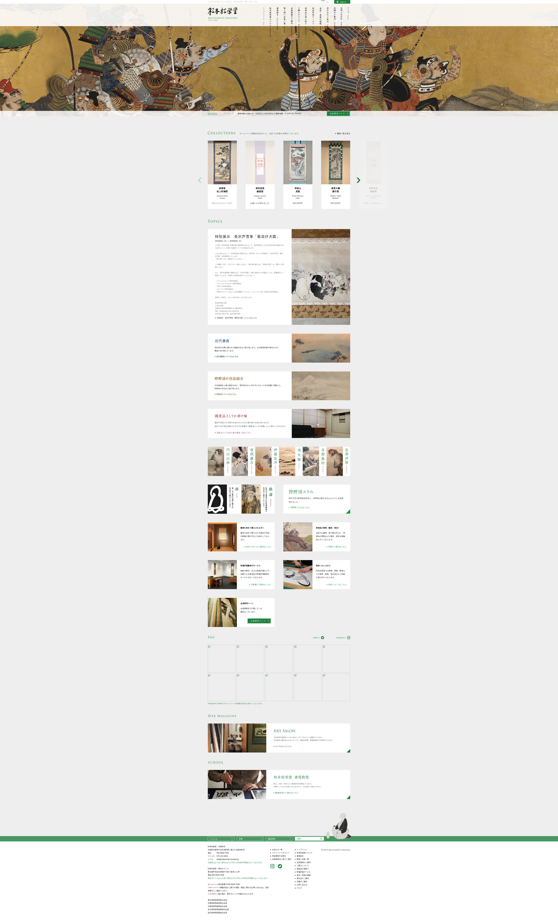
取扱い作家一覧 (303, 859)
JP (323, 2)
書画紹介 (300, 856)
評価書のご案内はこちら (261, 584)
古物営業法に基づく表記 (281, 859)
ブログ (299, 888)
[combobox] (221, 839)
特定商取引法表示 (279, 856)
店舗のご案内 (302, 882)
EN (327, 2)
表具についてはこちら (337, 584)
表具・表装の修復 (304, 875)
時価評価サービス (304, 872)
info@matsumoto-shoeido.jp (228, 859)
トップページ (302, 850)
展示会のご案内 (303, 878)
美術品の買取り (303, 869)
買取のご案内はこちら (337, 547)
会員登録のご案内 (304, 862)
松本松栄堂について (304, 853)
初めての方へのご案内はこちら (258, 547)
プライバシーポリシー (280, 853)
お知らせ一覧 (277, 850)
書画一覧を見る (343, 133)
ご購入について (303, 866)
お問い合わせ (302, 885)
